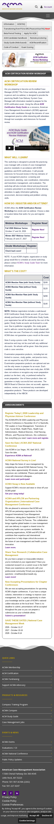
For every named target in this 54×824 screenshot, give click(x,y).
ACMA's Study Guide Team (28, 263)
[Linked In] (17, 793)
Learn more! (10, 577)
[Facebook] (10, 793)
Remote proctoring (38, 38)
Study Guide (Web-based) (15, 42)
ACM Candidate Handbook (15, 38)
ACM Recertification (38, 42)
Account (48, 7)
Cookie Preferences (12, 804)
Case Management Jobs (13, 722)
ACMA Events (8, 741)
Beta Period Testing (12, 33)
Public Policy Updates (12, 759)
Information (9, 24)
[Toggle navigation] (49, 15)
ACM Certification (10, 673)
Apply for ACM (30, 33)
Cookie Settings (27, 820)
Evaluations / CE (9, 747)
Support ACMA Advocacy (13, 685)
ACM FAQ (21, 24)
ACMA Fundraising (10, 679)
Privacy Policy (9, 797)
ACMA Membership (11, 667)
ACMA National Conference (15, 753)
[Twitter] (4, 793)
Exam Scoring (27, 47)
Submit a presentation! (15, 616)
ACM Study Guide (10, 716)
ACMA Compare (9, 710)
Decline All (47, 815)
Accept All (34, 815)
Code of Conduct (11, 47)
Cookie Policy (9, 800)
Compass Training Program (15, 704)
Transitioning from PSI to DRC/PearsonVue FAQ (27, 28)
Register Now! (38, 230)
